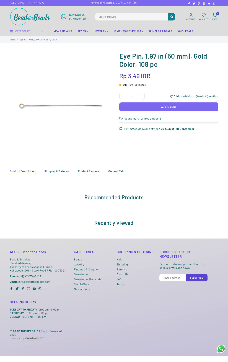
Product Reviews (88, 171)
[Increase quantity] (140, 96)
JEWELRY (100, 31)
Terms (121, 284)
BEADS (81, 31)
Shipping (122, 264)
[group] (60, 102)
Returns (122, 269)
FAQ (119, 279)
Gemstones (81, 274)
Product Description (22, 171)
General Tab (116, 171)
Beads (78, 259)
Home (12, 39)
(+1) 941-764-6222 (25, 276)
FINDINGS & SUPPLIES (127, 31)
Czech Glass (81, 284)
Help (120, 259)
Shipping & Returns (56, 171)
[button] (214, 16)
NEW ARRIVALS (62, 31)
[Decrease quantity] (123, 96)
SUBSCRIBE (196, 277)
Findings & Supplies (86, 269)
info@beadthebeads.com (30, 281)
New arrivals (82, 289)
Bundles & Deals (160, 31)
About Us (122, 274)
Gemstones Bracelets (88, 279)
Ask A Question (208, 96)
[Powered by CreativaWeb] (27, 343)
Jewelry (79, 264)
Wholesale (185, 31)
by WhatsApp (77, 16)
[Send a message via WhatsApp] (221, 349)
